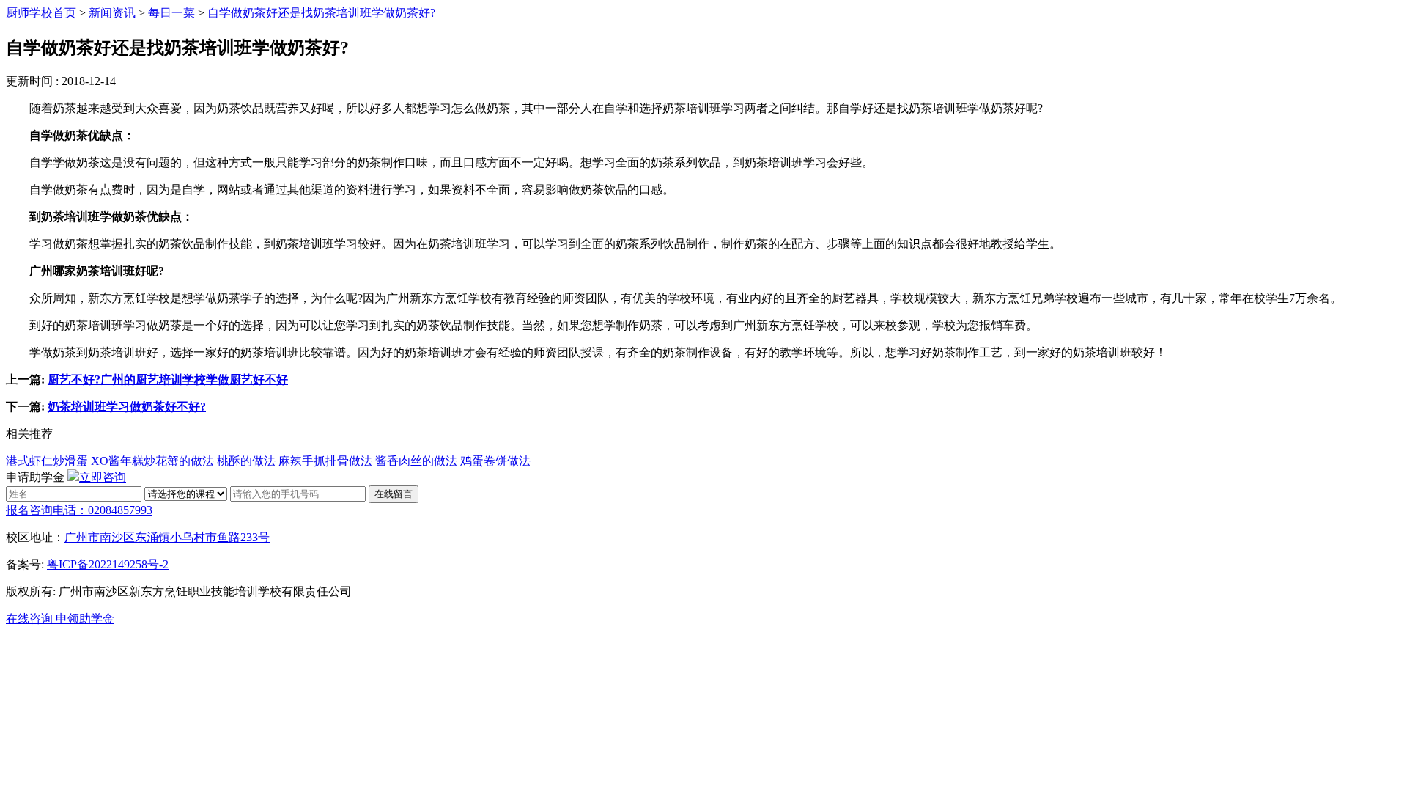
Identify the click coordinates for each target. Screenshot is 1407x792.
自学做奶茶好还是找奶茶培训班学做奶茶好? (321, 13)
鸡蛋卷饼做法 (495, 461)
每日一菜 (171, 13)
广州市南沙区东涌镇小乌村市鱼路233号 (167, 537)
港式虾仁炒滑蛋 (47, 461)
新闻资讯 (112, 13)
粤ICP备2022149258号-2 (108, 564)
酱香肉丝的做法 (416, 461)
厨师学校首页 (41, 13)
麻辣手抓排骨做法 (325, 461)
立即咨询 (102, 477)
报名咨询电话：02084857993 (79, 510)
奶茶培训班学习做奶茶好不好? (127, 406)
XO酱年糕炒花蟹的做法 (152, 461)
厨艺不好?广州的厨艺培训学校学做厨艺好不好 (168, 379)
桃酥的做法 (246, 461)
